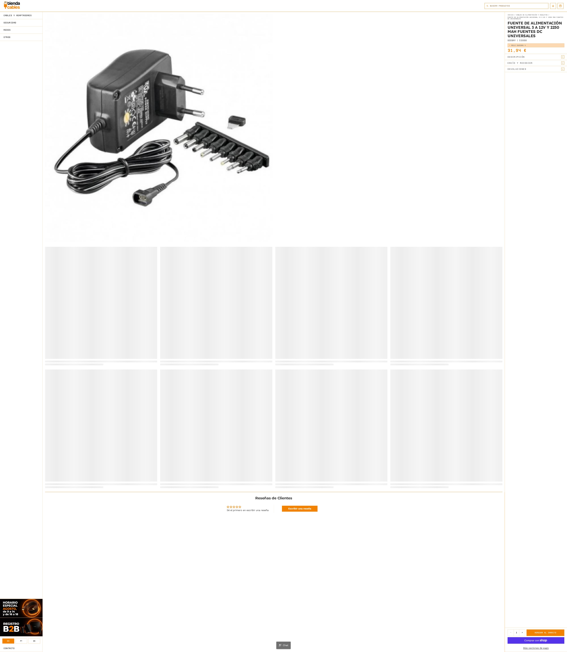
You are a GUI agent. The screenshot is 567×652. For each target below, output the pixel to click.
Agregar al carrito (545, 633)
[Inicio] (12, 5)
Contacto (9, 648)
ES (8, 641)
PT (21, 641)
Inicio (510, 15)
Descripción (516, 57)
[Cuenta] (553, 6)
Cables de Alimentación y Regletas (531, 15)
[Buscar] (487, 6)
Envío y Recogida (520, 63)
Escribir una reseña (299, 508)
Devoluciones (517, 69)
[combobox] (519, 6)
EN (34, 641)
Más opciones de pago (536, 648)
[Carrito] (560, 6)
